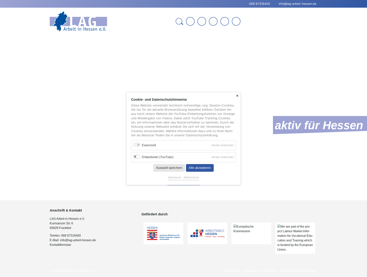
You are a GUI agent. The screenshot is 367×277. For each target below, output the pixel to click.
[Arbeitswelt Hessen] (207, 233)
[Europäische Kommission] (251, 233)
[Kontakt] (201, 21)
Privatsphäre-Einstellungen (298, 270)
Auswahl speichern (169, 167)
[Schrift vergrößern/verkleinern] (225, 21)
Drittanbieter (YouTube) (157, 157)
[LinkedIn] (213, 21)
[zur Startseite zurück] (190, 21)
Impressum (174, 177)
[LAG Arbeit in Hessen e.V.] (78, 21)
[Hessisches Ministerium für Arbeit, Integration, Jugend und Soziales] (163, 233)
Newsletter (232, 270)
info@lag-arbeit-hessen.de (78, 240)
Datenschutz (191, 177)
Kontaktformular (60, 244)
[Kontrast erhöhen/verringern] (236, 21)
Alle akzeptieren (200, 167)
